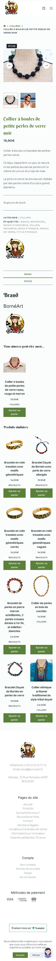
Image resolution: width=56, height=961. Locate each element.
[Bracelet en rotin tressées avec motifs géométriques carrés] (14, 513)
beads (25, 221)
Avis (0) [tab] (28, 281)
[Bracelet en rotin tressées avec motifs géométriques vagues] (41, 513)
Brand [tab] (28, 274)
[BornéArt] (15, 249)
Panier (28, 873)
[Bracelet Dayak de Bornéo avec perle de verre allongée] (41, 445)
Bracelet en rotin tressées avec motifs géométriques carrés (14, 538)
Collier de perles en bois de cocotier (41, 607)
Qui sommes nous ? (28, 812)
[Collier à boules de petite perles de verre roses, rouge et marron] (14, 364)
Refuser (36, 955)
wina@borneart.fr (32, 769)
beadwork (38, 221)
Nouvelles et (25, 816)
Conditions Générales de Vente (28, 829)
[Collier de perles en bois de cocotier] (41, 586)
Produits (28, 808)
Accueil (28, 804)
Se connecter (28, 877)
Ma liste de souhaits (28, 868)
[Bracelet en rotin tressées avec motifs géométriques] (14, 445)
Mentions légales (27, 825)
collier (35, 225)
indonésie (10, 228)
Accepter (20, 955)
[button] (48, 953)
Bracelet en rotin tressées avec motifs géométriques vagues (41, 538)
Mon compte (28, 864)
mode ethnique (28, 228)
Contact (28, 820)
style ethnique (27, 232)
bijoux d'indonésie (15, 225)
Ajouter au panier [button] (14, 412)
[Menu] (51, 8)
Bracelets (14, 485)
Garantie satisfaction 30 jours (28, 837)
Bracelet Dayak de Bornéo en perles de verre (14, 691)
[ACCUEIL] (4, 26)
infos (36, 816)
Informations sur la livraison (28, 833)
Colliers (25, 217)
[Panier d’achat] (43, 8)
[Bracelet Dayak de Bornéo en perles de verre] (14, 670)
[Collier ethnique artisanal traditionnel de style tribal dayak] (41, 670)
